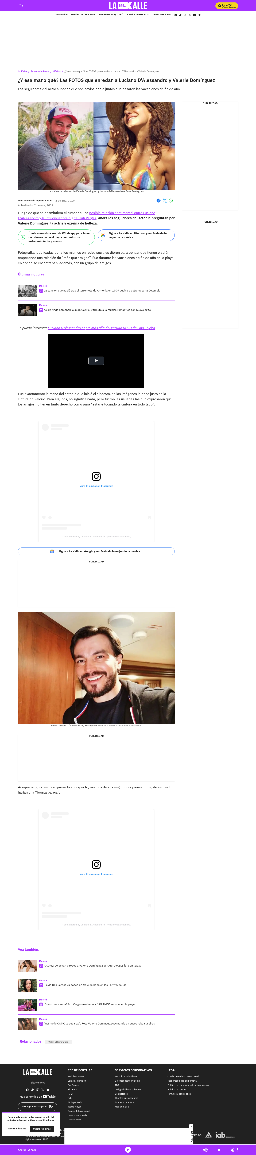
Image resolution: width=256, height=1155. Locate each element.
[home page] (128, 5)
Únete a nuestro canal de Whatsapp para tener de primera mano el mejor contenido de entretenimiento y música (59, 237)
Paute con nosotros (124, 1103)
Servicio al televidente (126, 1077)
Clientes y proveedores (126, 1098)
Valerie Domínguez (58, 1041)
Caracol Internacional (79, 1111)
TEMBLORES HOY (162, 14)
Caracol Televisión (77, 1081)
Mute (205, 1150)
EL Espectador (75, 1103)
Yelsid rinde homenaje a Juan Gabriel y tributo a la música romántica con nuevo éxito (97, 310)
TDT (117, 1085)
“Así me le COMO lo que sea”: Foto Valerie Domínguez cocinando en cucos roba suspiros (99, 1023)
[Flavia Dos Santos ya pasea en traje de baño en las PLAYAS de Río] (27, 985)
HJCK (70, 1094)
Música (57, 71)
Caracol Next (74, 1120)
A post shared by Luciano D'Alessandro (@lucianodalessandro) (96, 536)
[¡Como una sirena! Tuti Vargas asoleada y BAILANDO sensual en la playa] (27, 1005)
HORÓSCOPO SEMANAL (83, 14)
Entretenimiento (40, 71)
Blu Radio (72, 1090)
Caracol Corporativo (78, 1115)
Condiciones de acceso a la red (183, 1077)
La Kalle (22, 71)
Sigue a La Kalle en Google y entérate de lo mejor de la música (99, 551)
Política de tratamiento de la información (188, 1085)
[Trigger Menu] (21, 6)
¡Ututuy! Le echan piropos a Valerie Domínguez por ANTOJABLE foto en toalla (92, 965)
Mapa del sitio (122, 1107)
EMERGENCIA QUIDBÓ (111, 14)
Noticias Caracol (76, 1077)
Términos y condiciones (179, 1094)
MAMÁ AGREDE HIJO (138, 14)
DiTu (70, 1098)
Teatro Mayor (74, 1107)
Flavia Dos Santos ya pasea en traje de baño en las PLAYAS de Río (85, 985)
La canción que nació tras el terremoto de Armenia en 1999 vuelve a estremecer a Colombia (102, 290)
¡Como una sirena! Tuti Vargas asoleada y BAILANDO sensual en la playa (89, 1004)
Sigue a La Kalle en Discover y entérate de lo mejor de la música (137, 235)
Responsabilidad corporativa (182, 1081)
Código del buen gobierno (128, 1090)
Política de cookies (177, 1090)
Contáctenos (121, 1094)
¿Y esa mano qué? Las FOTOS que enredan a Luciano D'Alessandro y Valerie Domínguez (111, 71)
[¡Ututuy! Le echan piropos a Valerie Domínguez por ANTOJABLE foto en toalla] (27, 966)
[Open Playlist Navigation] (237, 1150)
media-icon (128, 1149)
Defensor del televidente (127, 1081)
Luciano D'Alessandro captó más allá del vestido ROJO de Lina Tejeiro (101, 327)
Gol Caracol (74, 1085)
